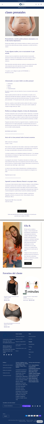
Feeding (30, 346)
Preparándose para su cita (21, 348)
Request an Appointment (20, 341)
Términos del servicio (22, 421)
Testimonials (31, 352)
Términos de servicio (7, 375)
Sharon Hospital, (36, 373)
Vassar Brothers (35, 365)
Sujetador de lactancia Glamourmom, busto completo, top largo (11, 297)
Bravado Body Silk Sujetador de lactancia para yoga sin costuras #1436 (12, 324)
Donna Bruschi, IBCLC (14, 420)
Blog (29, 354)
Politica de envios (6, 372)
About (30, 349)
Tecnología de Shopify (21, 420)
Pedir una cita (22, 211)
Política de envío (29, 421)
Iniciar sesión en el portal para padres (21, 345)
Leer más (28, 263)
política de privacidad (7, 367)
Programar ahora (19, 339)
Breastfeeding (31, 344)
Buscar (17, 350)
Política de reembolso (29, 420)
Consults (30, 339)
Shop (30, 357)
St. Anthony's (35, 370)
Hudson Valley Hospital (34, 375)
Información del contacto (8, 365)
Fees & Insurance (32, 336)
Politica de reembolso (7, 370)
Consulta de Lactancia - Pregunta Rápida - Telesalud (30, 297)
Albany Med (31, 371)
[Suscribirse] (20, 406)
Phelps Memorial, (32, 376)
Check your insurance (20, 336)
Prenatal (30, 341)
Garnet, (30, 370)
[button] (2, 4)
